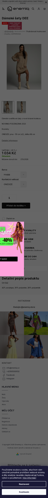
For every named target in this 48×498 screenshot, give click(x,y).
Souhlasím (24, 492)
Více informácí (29, 478)
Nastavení (24, 484)
